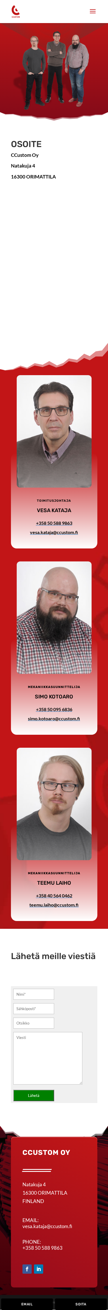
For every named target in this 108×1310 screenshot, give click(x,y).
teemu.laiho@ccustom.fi (54, 904)
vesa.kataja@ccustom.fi (54, 532)
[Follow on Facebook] (27, 1269)
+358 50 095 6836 (54, 709)
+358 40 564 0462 (54, 895)
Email (27, 1304)
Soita (80, 1304)
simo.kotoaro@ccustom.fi (54, 718)
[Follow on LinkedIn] (38, 1269)
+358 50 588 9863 (42, 1248)
